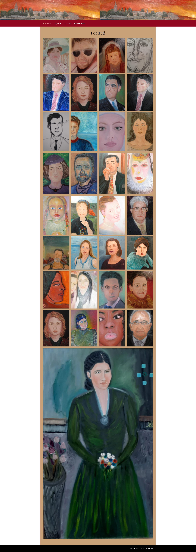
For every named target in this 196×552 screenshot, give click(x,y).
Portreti (47, 23)
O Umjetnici (79, 23)
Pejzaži (58, 23)
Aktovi (68, 23)
